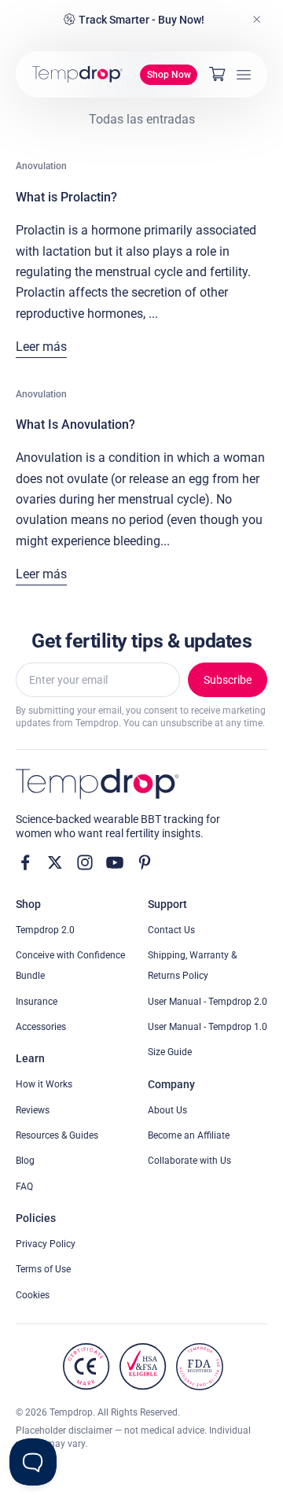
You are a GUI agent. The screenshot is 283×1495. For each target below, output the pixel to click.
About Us (167, 1110)
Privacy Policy (45, 1244)
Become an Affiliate (189, 1135)
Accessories (41, 1026)
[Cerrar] (257, 19)
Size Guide (170, 1052)
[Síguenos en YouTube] (114, 862)
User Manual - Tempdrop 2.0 (207, 1001)
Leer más (41, 346)
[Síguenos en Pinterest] (144, 862)
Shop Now (169, 74)
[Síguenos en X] (55, 862)
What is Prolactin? (66, 197)
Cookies (33, 1295)
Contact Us (171, 930)
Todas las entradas (142, 119)
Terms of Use (43, 1269)
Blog (25, 1160)
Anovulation (41, 166)
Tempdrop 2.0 (45, 930)
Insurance (36, 1001)
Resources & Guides (57, 1135)
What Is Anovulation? (75, 424)
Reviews (33, 1110)
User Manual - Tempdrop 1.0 (207, 1026)
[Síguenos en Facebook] (25, 862)
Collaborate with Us (189, 1160)
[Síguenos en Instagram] (84, 862)
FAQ (24, 1186)
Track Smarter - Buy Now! (141, 19)
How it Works (44, 1084)
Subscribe (228, 680)
